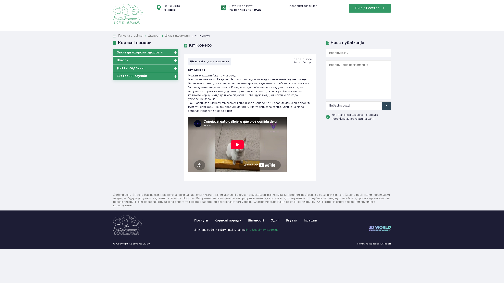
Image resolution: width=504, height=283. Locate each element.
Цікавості (196, 62)
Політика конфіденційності (374, 244)
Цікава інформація (217, 62)
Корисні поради (228, 220)
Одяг (275, 220)
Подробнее (295, 6)
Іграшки (310, 220)
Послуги (201, 220)
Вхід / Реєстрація (369, 8)
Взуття (291, 220)
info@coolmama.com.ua (262, 230)
